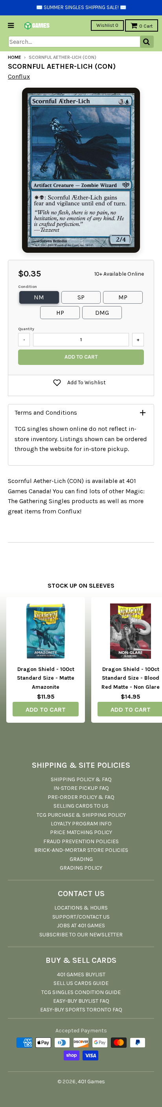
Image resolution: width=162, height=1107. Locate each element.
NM (39, 297)
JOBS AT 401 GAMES (81, 925)
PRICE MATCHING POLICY (81, 832)
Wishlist (107, 25)
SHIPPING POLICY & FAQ (81, 779)
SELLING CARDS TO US (81, 806)
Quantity (26, 329)
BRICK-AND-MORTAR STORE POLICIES (81, 850)
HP (60, 312)
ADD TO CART (46, 709)
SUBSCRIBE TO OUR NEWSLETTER (81, 934)
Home (14, 57)
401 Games (91, 1081)
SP (81, 297)
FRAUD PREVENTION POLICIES (81, 841)
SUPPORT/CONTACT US (81, 916)
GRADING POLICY (81, 868)
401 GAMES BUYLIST (81, 974)
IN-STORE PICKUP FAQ (81, 788)
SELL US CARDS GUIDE (81, 983)
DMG (102, 312)
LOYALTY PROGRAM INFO (81, 823)
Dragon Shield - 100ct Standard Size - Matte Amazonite (45, 678)
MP (122, 297)
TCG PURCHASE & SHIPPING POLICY (81, 815)
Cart (146, 26)
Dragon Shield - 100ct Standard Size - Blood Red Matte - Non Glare (130, 678)
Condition (27, 286)
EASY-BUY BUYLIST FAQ (81, 1001)
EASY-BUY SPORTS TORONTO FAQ (81, 1009)
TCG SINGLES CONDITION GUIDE (81, 992)
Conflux (19, 76)
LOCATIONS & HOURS (81, 907)
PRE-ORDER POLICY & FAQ (81, 797)
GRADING (81, 859)
